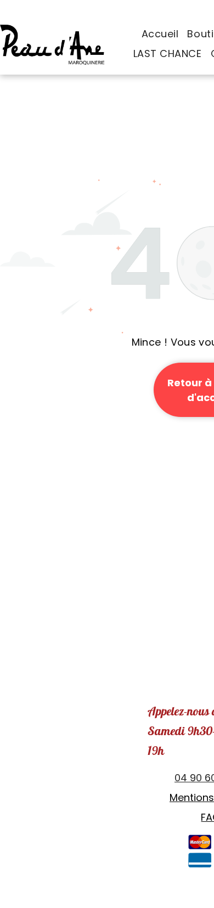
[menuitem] (160, 34)
